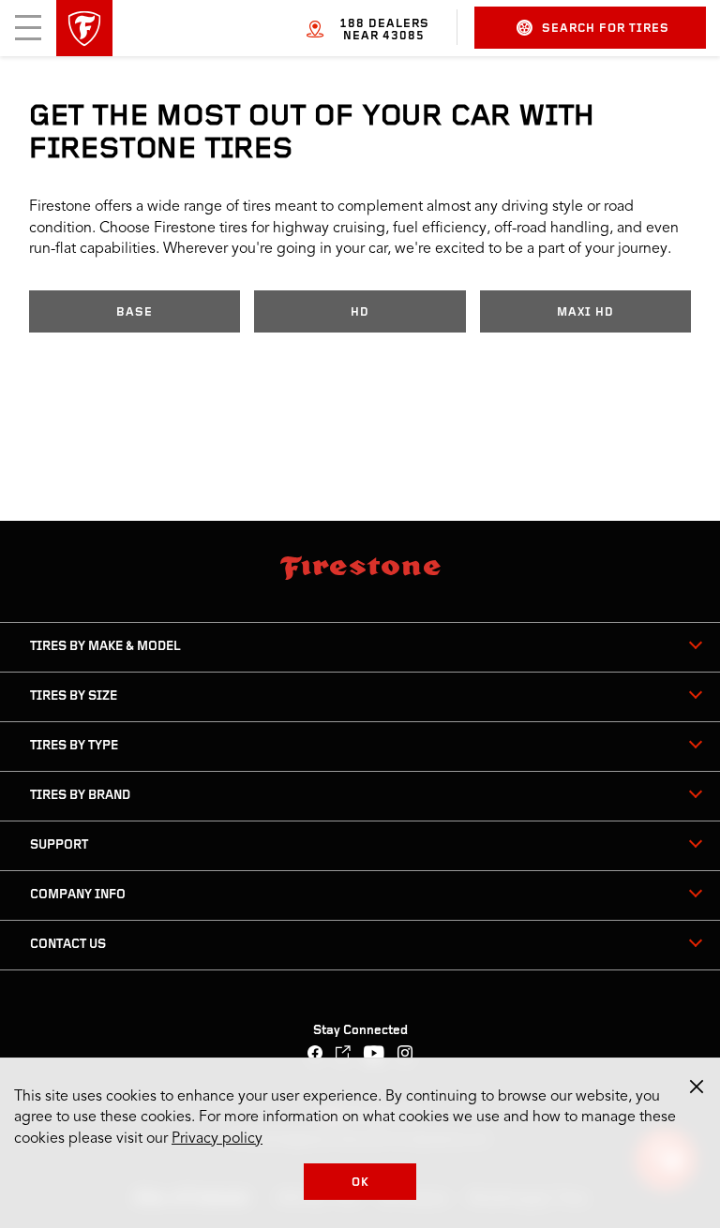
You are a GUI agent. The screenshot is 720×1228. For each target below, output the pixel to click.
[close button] (696, 1086)
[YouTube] (374, 1055)
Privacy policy (217, 1139)
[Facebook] (315, 1055)
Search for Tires (605, 28)
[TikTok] (343, 1055)
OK (360, 1182)
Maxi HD (585, 312)
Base (134, 312)
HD (360, 312)
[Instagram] (405, 1055)
